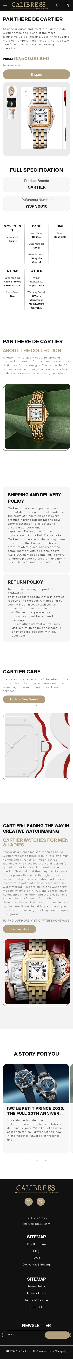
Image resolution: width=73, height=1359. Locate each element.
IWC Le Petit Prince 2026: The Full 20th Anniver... (35, 1111)
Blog (36, 1250)
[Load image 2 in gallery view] (12, 102)
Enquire (36, 74)
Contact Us (36, 1307)
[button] (5, 5)
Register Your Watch (24, 699)
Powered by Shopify (51, 1351)
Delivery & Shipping (36, 1264)
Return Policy (36, 1286)
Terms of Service (36, 1300)
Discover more (20, 929)
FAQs (36, 1257)
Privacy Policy (36, 1293)
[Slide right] (45, 1160)
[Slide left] (28, 1160)
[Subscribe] (57, 1335)
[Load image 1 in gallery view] (12, 91)
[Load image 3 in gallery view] (12, 114)
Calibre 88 (27, 1351)
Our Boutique (36, 1244)
